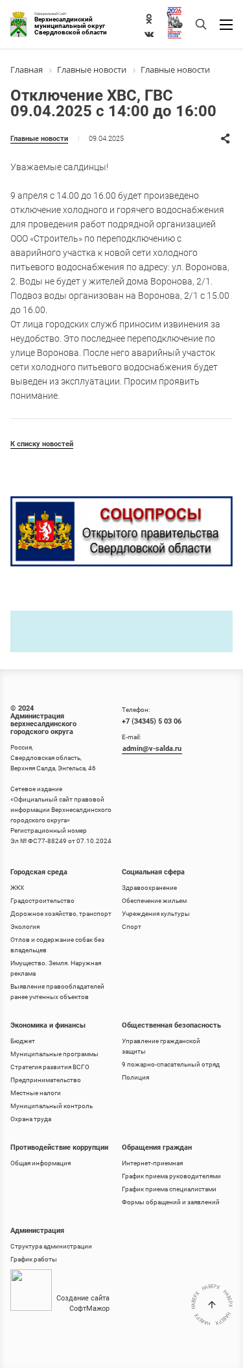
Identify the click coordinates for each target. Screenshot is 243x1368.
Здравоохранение (149, 887)
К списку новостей (41, 444)
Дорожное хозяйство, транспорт (60, 913)
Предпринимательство (45, 1079)
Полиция (135, 1077)
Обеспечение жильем (154, 900)
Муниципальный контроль (51, 1105)
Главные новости (39, 138)
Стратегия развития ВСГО (49, 1066)
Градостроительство (42, 900)
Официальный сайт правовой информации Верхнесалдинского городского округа (60, 810)
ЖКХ (17, 887)
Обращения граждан (157, 1147)
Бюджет (22, 1041)
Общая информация (40, 1163)
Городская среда (38, 872)
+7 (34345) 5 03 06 (151, 721)
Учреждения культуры (156, 913)
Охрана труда (30, 1118)
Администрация (37, 1230)
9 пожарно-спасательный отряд (171, 1064)
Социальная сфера (153, 872)
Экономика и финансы (48, 1025)
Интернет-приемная (152, 1163)
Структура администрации (51, 1246)
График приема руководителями (171, 1176)
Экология (25, 926)
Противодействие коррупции (59, 1147)
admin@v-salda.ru (151, 748)
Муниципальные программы (54, 1054)
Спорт (131, 926)
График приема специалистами (169, 1189)
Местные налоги (35, 1092)
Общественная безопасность (171, 1025)
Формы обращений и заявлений (171, 1202)
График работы (33, 1259)
